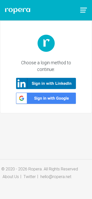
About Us (11, 176)
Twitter (30, 176)
